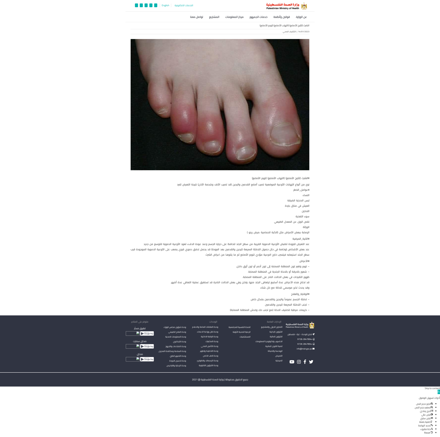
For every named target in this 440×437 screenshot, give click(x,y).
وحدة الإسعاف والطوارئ (207, 361)
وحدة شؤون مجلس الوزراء (175, 327)
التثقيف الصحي (289, 31)
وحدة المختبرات (212, 341)
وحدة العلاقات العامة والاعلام (205, 327)
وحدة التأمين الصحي (209, 346)
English (165, 5)
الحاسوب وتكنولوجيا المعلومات (268, 341)
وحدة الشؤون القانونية (208, 365)
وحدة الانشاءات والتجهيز (176, 346)
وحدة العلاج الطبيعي (177, 332)
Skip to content (432, 388)
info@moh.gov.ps (304, 349)
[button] (183, 17)
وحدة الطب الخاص (210, 356)
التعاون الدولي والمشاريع (271, 327)
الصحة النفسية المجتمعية (239, 327)
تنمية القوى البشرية (273, 346)
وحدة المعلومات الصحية (175, 337)
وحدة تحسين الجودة (177, 361)
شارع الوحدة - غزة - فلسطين (300, 334)
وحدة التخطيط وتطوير (209, 351)
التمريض (278, 356)
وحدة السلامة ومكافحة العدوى (172, 351)
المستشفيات (245, 337)
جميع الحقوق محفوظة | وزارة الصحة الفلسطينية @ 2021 (220, 379)
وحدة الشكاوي (179, 341)
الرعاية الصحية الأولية (241, 332)
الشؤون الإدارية (276, 332)
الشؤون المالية (276, 336)
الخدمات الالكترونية (184, 5)
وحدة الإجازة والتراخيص (176, 365)
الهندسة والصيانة (275, 351)
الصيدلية (279, 361)
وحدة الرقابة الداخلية (209, 336)
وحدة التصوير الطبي (178, 356)
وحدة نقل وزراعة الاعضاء (207, 332)
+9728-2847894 (305, 339)
